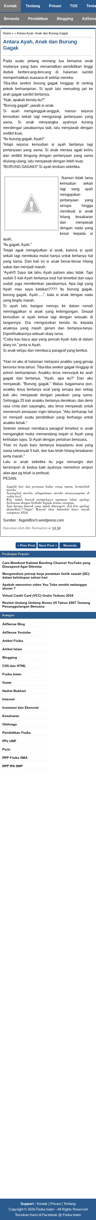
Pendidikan (38, 19)
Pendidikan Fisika (16, 732)
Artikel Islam (12, 649)
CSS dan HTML (14, 666)
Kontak (10, 6)
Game (6, 682)
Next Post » (48, 545)
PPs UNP (9, 741)
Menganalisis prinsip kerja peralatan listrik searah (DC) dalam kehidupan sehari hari (45, 575)
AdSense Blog (13, 624)
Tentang (33, 6)
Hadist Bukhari (14, 691)
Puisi (6, 749)
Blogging (65, 19)
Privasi (55, 6)
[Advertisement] (48, 986)
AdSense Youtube (16, 632)
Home (7, 33)
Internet (8, 699)
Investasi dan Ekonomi (20, 707)
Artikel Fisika (12, 641)
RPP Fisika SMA (14, 758)
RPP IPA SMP (12, 766)
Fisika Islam (11, 674)
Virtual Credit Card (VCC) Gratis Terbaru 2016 (37, 595)
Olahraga (9, 724)
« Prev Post (26, 545)
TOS (74, 6)
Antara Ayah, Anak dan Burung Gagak (40, 45)
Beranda (11, 19)
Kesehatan (10, 716)
